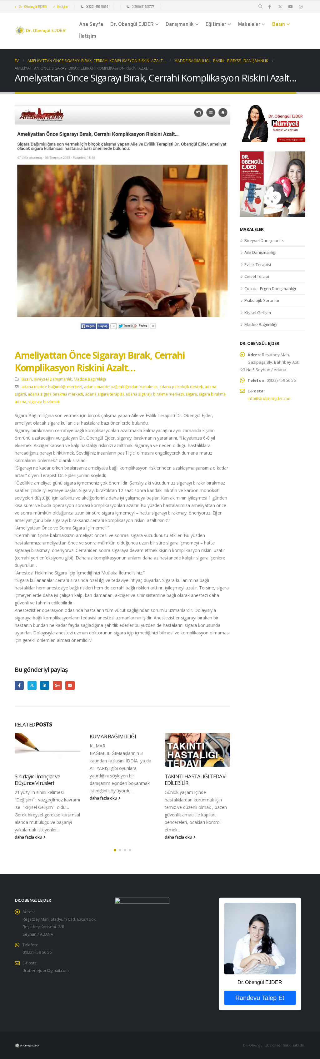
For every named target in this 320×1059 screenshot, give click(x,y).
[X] (280, 6)
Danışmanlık (180, 25)
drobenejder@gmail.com (45, 970)
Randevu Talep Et (259, 997)
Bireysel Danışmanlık (53, 379)
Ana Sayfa (91, 25)
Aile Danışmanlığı (260, 252)
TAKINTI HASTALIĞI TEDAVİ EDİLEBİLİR (196, 780)
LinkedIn (44, 685)
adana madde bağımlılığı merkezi (52, 386)
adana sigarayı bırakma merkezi (155, 394)
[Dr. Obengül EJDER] (260, 938)
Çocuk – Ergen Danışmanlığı (270, 288)
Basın (278, 25)
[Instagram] (300, 6)
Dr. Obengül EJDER (32, 6)
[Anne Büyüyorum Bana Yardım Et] (272, 184)
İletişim (62, 6)
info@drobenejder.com (270, 398)
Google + (57, 685)
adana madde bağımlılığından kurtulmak (121, 386)
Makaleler (249, 25)
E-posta (69, 685)
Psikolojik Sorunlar (262, 300)
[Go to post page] (47, 750)
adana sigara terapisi (104, 394)
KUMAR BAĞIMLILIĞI (113, 736)
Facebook (19, 685)
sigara (191, 394)
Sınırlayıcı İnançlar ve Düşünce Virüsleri (37, 780)
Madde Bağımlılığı (90, 379)
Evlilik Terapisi (257, 264)
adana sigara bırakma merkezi (55, 394)
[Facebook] (269, 6)
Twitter (32, 685)
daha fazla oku (29, 837)
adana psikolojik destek (181, 386)
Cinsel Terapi (256, 276)
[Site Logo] (40, 31)
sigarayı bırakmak (44, 401)
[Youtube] (290, 6)
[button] (260, 6)
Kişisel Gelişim (257, 312)
